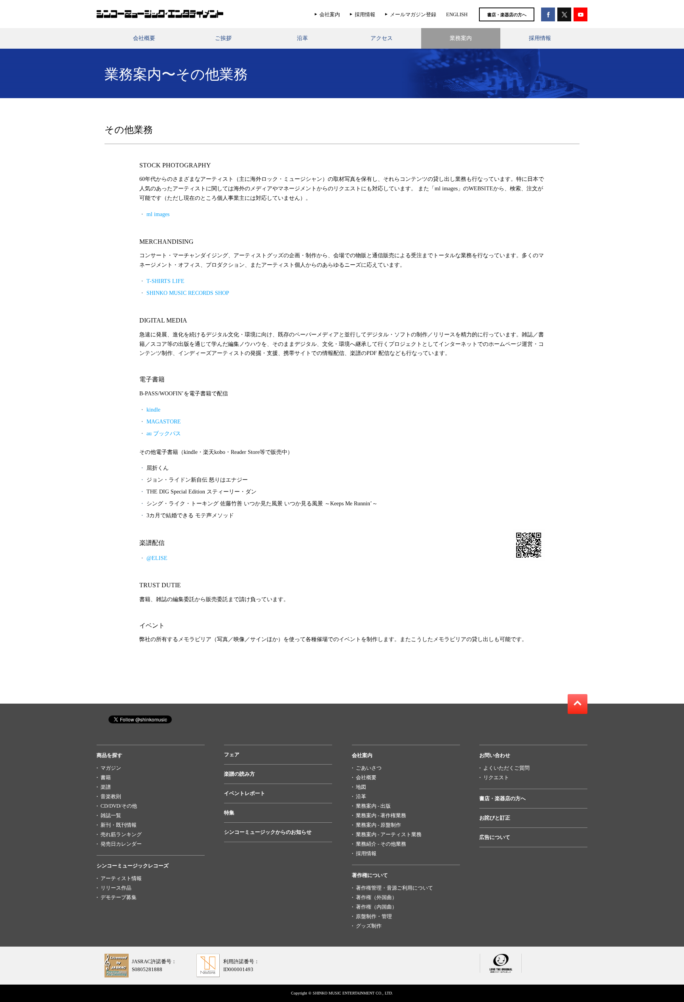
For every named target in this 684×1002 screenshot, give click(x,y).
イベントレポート (244, 793)
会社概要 (144, 38)
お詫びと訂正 (494, 818)
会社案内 (329, 14)
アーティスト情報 (121, 878)
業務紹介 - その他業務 (381, 844)
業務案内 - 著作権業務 (381, 815)
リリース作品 (116, 888)
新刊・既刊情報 (119, 825)
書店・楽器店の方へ (506, 14)
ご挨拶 (223, 38)
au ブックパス (163, 433)
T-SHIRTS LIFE (165, 281)
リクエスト (496, 777)
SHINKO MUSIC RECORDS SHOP (187, 293)
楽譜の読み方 (239, 774)
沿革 (302, 38)
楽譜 (106, 787)
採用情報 (365, 14)
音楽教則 (111, 796)
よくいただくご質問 (506, 768)
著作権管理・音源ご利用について (394, 888)
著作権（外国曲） (376, 897)
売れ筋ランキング (121, 834)
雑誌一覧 (111, 815)
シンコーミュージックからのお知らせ (268, 832)
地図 (361, 787)
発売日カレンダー (121, 844)
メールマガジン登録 (413, 14)
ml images (157, 214)
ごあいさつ (369, 768)
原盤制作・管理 (374, 916)
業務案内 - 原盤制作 (378, 825)
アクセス (381, 38)
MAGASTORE (163, 422)
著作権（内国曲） (376, 907)
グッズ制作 (369, 926)
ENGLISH (456, 14)
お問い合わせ (494, 755)
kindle (153, 410)
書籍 (106, 777)
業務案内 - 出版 (373, 806)
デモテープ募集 (119, 897)
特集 (229, 813)
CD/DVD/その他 (119, 806)
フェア (231, 754)
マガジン (111, 768)
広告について (494, 837)
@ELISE (156, 558)
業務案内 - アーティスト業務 (389, 834)
